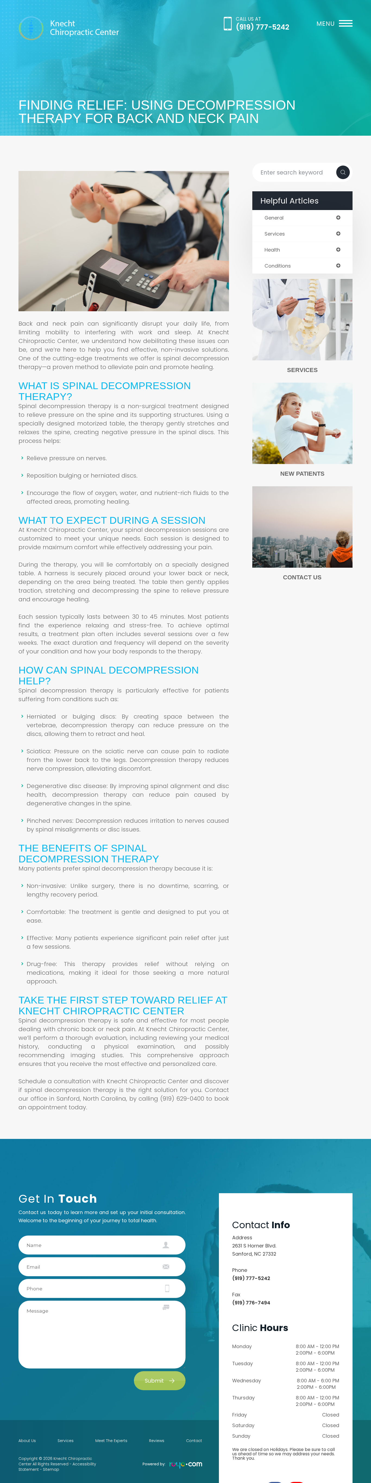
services (275, 233)
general (274, 217)
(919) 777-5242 (262, 27)
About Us (27, 1440)
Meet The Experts (111, 1440)
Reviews (156, 1440)
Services (302, 370)
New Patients (302, 473)
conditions (278, 265)
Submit (154, 1380)
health (272, 249)
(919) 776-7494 (251, 1302)
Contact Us (302, 577)
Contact (194, 1440)
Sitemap (51, 1469)
